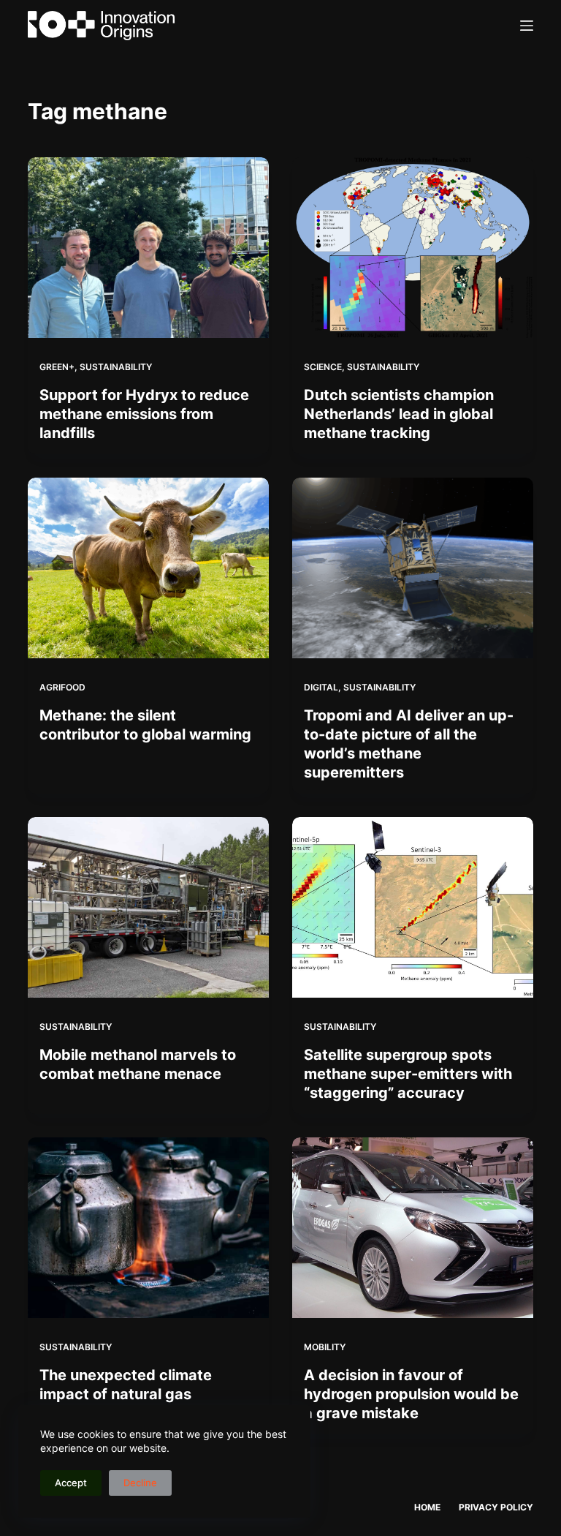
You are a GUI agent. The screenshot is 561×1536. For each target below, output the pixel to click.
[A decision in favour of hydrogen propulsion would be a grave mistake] (412, 1227)
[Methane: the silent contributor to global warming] (148, 568)
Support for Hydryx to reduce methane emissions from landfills (144, 414)
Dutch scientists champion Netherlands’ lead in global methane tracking (399, 414)
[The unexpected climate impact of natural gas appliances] (148, 1227)
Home (427, 1507)
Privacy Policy (496, 1507)
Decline (140, 1482)
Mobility (325, 1346)
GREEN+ (57, 366)
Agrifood (62, 687)
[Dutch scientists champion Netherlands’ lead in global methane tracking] (412, 247)
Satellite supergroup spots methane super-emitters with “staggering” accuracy (408, 1074)
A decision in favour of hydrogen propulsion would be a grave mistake (411, 1394)
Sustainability (116, 366)
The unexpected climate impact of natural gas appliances (125, 1394)
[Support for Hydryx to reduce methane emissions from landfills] (148, 247)
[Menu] (526, 25)
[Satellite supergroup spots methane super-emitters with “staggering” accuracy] (412, 907)
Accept (71, 1482)
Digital (321, 687)
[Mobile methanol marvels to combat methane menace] (148, 907)
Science (323, 366)
